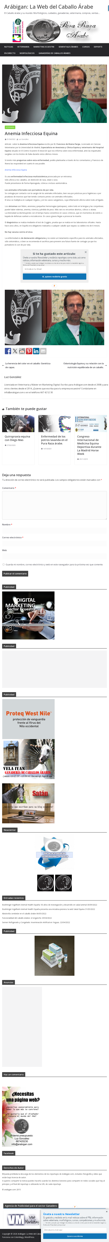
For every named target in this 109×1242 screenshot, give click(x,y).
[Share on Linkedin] (36, 351)
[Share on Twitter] (15, 351)
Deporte (98, 46)
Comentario (9, 488)
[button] (54, 254)
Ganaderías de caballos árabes (54, 53)
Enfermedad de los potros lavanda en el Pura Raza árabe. (54, 440)
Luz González (24, 139)
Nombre (7, 524)
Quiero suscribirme (75, 1236)
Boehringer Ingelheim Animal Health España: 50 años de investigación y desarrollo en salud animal (44, 904)
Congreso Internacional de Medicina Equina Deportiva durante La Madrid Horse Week (89, 445)
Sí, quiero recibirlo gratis (54, 276)
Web (4, 550)
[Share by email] (43, 351)
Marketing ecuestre (43, 46)
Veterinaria (23, 46)
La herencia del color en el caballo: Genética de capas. (27, 365)
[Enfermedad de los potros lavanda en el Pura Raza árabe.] (54, 416)
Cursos (86, 46)
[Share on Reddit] (22, 351)
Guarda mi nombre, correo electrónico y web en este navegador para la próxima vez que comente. (54, 564)
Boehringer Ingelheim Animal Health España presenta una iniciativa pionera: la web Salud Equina (43, 909)
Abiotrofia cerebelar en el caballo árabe (19, 913)
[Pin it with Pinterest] (29, 351)
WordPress (29, 1237)
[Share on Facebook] (8, 351)
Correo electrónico (12, 537)
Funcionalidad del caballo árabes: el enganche (21, 918)
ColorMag (18, 1237)
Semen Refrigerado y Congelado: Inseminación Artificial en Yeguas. (31, 922)
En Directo (9, 53)
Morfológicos (27, 53)
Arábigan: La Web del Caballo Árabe (48, 6)
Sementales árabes (68, 46)
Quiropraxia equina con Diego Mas (17, 438)
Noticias (8, 46)
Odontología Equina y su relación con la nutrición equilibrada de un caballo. (83, 365)
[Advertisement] (54, 669)
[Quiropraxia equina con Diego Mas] (18, 416)
